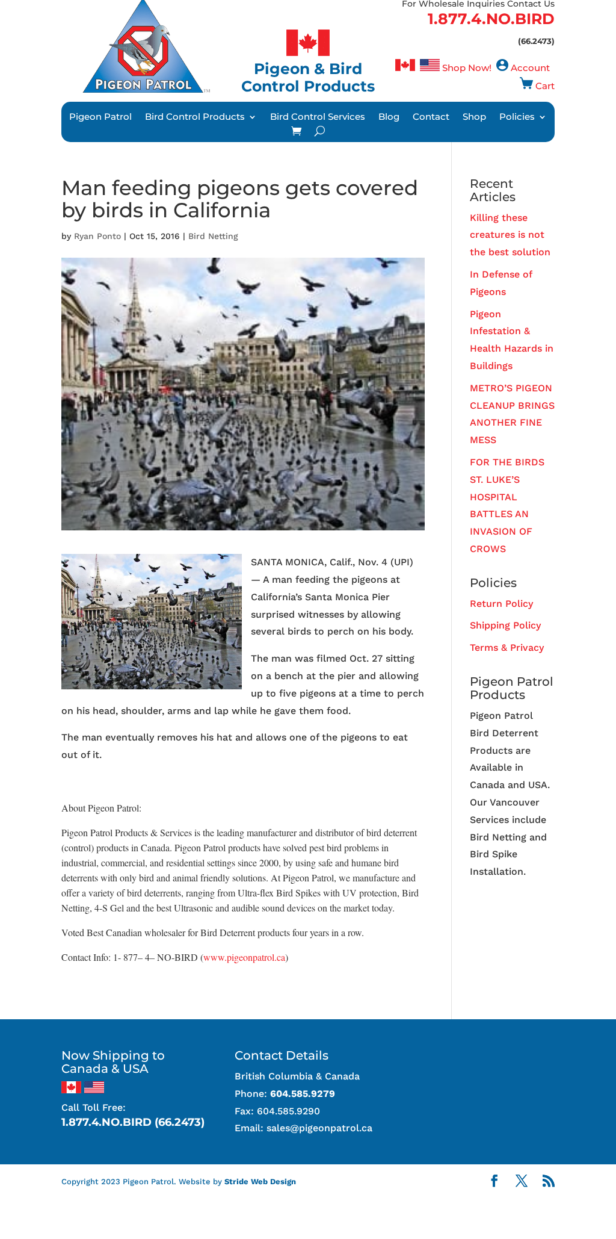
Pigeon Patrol (100, 117)
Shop (474, 117)
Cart (545, 86)
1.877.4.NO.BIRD (491, 19)
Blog (388, 117)
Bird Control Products (195, 117)
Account (530, 67)
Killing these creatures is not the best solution (510, 235)
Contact (431, 117)
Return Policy (501, 603)
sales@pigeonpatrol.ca (319, 1128)
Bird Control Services (317, 117)
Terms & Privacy (507, 647)
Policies (517, 117)
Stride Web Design (260, 1181)
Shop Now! (466, 67)
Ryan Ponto (97, 236)
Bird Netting (213, 236)
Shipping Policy (505, 625)
